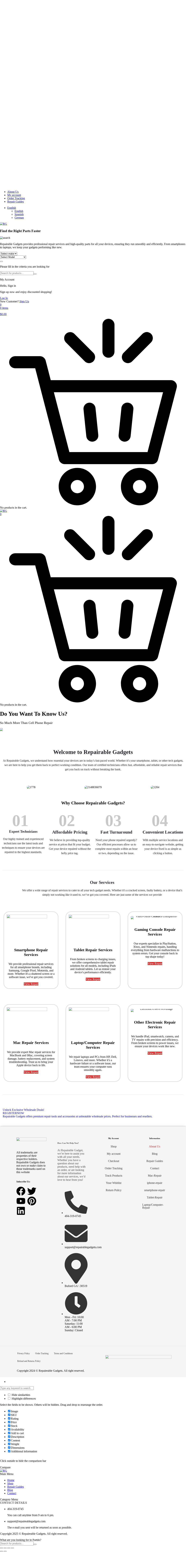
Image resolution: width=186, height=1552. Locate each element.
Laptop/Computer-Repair (152, 1206)
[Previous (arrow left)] (1, 1551)
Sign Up (24, 301)
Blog (154, 1153)
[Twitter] (31, 1191)
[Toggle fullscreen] (5, 1548)
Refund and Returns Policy (29, 1361)
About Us (13, 191)
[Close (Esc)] (12, 1548)
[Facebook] (20, 1191)
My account (14, 195)
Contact (154, 1168)
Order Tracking (16, 198)
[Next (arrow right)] (5, 1551)
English (11, 207)
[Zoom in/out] (1, 1548)
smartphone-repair (154, 1190)
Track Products (113, 1175)
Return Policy (114, 1190)
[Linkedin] (20, 1210)
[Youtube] (20, 1201)
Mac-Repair (154, 1175)
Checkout (113, 1161)
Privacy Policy (23, 1353)
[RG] (3, 223)
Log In (4, 298)
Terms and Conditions (63, 1353)
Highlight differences (23, 1398)
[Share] (8, 1548)
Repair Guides (15, 201)
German (19, 217)
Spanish (19, 214)
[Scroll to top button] (180, 1535)
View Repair (31, 983)
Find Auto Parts (1, 261)
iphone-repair (154, 1182)
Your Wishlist (113, 1182)
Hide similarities (20, 1394)
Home (10, 1480)
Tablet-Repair (154, 1197)
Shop (114, 1146)
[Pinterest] (31, 1201)
